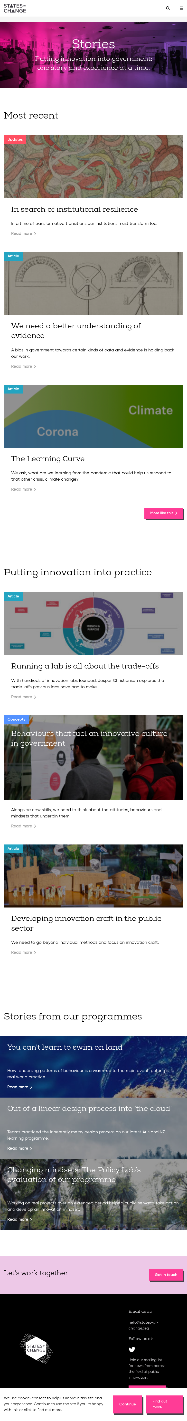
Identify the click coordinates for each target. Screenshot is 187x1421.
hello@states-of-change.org (144, 1325)
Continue (127, 1404)
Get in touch (166, 1275)
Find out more (159, 1404)
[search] (168, 8)
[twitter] (132, 1349)
